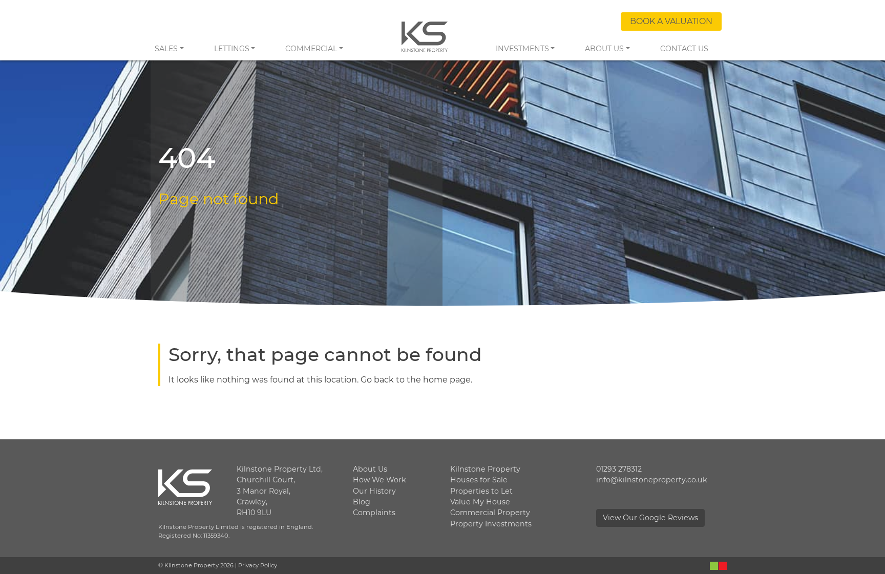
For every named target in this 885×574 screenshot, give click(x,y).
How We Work (379, 479)
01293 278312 (619, 469)
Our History (374, 491)
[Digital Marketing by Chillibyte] (718, 565)
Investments (522, 48)
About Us (604, 48)
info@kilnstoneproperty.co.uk (651, 479)
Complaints (374, 512)
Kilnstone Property (485, 469)
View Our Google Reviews (650, 517)
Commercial (311, 48)
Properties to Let (481, 491)
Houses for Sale (479, 479)
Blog (361, 501)
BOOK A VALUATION (671, 21)
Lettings (231, 48)
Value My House (480, 501)
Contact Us (684, 48)
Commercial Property (490, 512)
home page (447, 380)
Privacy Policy (257, 565)
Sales (166, 48)
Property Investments (491, 523)
